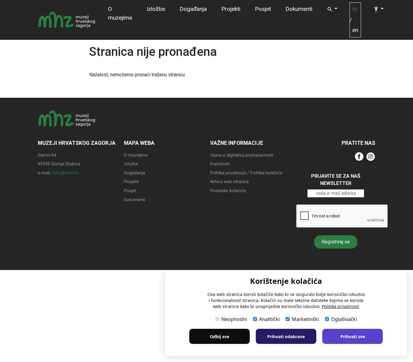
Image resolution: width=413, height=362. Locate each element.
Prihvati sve (352, 336)
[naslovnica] (67, 124)
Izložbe (156, 8)
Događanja (193, 8)
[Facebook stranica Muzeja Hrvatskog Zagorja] (359, 156)
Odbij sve (219, 336)
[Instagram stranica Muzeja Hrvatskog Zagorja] (370, 156)
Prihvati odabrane (286, 336)
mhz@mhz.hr (65, 173)
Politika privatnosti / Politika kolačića (246, 173)
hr (354, 9)
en (355, 30)
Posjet (263, 8)
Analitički (269, 319)
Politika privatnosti (340, 306)
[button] (332, 9)
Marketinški (305, 319)
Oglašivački (344, 319)
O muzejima (120, 13)
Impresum (220, 164)
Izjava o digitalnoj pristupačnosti (241, 155)
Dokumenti (298, 8)
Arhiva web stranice (229, 181)
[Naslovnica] (67, 20)
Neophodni (234, 319)
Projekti (230, 8)
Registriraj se (336, 242)
